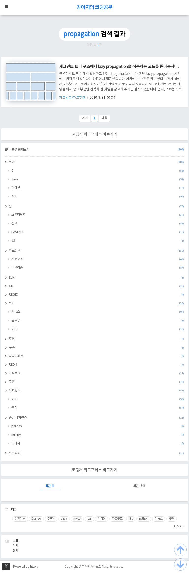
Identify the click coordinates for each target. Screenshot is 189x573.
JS (97, 241)
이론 (97, 329)
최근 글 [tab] (50, 486)
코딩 (96, 162)
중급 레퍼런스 (96, 417)
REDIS (96, 365)
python (144, 518)
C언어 (51, 518)
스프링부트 (97, 215)
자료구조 (97, 259)
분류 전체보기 (97, 150)
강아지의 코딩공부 (94, 7)
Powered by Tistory (25, 566)
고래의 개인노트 (91, 566)
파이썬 (102, 518)
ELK (96, 278)
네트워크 (96, 373)
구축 (96, 347)
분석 (97, 408)
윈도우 (97, 320)
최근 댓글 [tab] (139, 486)
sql (89, 518)
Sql (97, 196)
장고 (97, 223)
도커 (96, 339)
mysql (77, 518)
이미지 (97, 443)
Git (131, 518)
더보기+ (179, 526)
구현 (96, 382)
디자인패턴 (96, 356)
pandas (97, 426)
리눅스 (97, 312)
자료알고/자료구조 (72, 98)
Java (97, 179)
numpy (97, 435)
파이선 (97, 188)
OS (96, 303)
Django (36, 518)
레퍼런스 (96, 390)
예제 (97, 399)
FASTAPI (97, 232)
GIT (96, 286)
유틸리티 (96, 453)
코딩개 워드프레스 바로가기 (94, 134)
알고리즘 (97, 268)
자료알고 (96, 250)
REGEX (96, 295)
